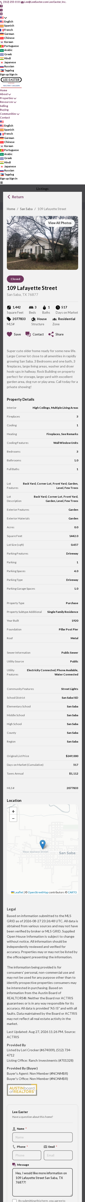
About (4, 94)
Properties (6, 98)
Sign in (13, 74)
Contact (5, 117)
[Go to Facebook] (1, 5)
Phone (22, 1146)
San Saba (26, 209)
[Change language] (3, 18)
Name (22, 1128)
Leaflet (18, 892)
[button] (43, 844)
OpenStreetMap (38, 892)
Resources (6, 101)
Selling (4, 105)
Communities (8, 113)
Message (23, 1164)
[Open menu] (1, 183)
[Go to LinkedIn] (1, 13)
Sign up (4, 74)
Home (11, 209)
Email (52, 1146)
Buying (4, 109)
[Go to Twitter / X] (1, 9)
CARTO (72, 892)
